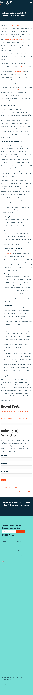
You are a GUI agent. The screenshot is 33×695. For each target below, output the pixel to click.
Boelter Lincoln (12, 26)
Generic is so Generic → (25, 491)
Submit (3, 480)
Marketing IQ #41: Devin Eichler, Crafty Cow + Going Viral (16, 418)
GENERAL (24, 26)
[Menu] (31, 3)
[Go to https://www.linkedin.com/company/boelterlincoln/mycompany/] (13, 535)
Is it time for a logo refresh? (8, 415)
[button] (20, 531)
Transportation (20, 555)
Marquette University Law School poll (14, 40)
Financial (18, 553)
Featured (4, 553)
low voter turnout (18, 72)
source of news (8, 254)
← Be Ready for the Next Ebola (9, 488)
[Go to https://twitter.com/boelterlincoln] (9, 535)
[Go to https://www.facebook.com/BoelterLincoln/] (3, 535)
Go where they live (23, 90)
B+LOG (19, 26)
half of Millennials (24, 66)
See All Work (5, 550)
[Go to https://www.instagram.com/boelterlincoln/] (6, 535)
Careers (4, 541)
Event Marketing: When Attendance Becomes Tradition (16, 411)
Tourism (18, 550)
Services (18, 541)
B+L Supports (19, 544)
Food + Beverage (20, 558)
